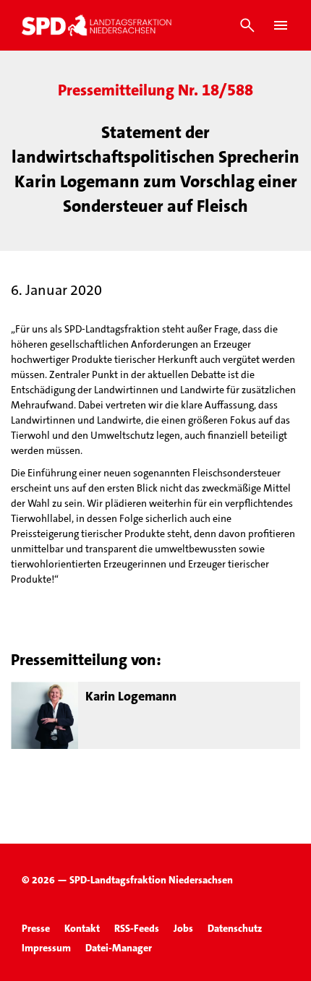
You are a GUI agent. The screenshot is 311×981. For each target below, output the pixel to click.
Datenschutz (235, 928)
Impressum (46, 947)
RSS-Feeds (136, 928)
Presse (36, 928)
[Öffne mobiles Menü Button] (280, 25)
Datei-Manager (118, 947)
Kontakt (82, 928)
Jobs (183, 928)
